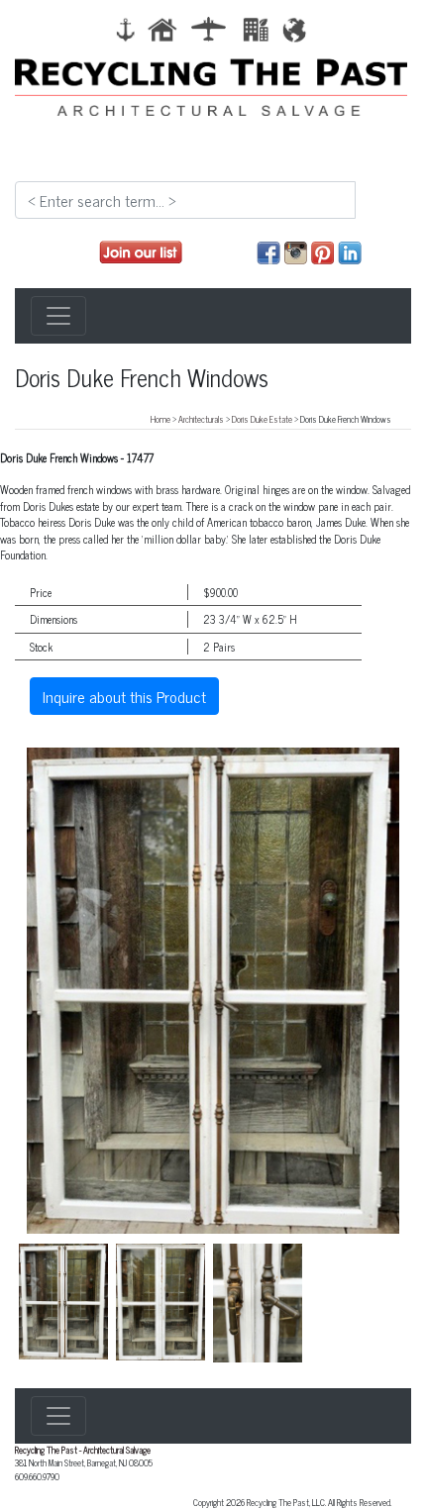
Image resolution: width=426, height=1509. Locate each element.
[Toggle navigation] (58, 316)
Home (160, 419)
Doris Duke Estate (262, 419)
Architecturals (201, 419)
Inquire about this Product (124, 696)
